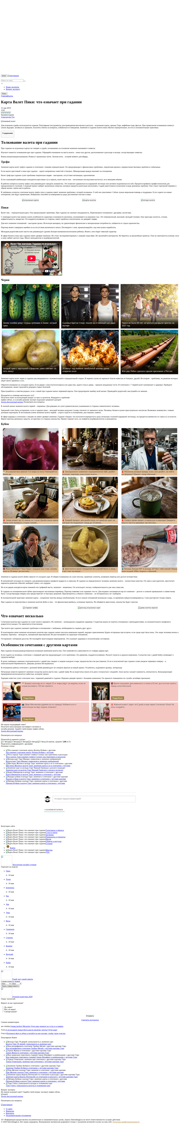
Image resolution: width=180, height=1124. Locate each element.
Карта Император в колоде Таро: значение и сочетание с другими (33, 774)
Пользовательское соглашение (18, 1115)
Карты (12, 848)
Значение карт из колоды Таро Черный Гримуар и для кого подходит (34, 770)
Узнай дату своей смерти (22, 979)
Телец (8, 879)
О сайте (9, 1109)
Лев (7, 904)
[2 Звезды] (14, 742)
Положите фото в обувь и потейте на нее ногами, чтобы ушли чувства (35, 1033)
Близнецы (10, 888)
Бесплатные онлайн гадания (24, 865)
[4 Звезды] (33, 742)
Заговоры (50, 835)
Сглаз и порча (51, 832)
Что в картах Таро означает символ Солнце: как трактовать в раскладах (36, 757)
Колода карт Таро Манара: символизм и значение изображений (32, 761)
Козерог (9, 946)
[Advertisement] (74, 37)
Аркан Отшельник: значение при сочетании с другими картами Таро (35, 1062)
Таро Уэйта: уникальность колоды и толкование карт (28, 1086)
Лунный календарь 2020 (22, 997)
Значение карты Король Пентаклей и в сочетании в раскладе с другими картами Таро (42, 1077)
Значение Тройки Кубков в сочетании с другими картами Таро (32, 1068)
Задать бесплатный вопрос (12, 402)
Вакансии (10, 1111)
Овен (8, 871)
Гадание (49, 844)
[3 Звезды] (23, 742)
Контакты (10, 1113)
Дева (8, 913)
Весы (8, 921)
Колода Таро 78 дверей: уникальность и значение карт (28, 1044)
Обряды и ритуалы (53, 841)
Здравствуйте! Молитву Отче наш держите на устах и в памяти (37, 1026)
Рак (7, 896)
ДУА (47, 852)
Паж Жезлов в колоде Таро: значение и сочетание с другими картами (35, 1072)
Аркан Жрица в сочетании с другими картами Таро (27, 1053)
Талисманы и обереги (55, 830)
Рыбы (8, 963)
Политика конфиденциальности (126, 1122)
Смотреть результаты (90, 1020)
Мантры (49, 850)
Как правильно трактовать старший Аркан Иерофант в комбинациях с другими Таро (41, 1057)
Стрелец (9, 938)
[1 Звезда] (5, 742)
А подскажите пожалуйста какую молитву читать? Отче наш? (31, 1030)
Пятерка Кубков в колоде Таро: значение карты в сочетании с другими (35, 783)
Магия (48, 839)
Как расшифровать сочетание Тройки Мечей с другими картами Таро (35, 1048)
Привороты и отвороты (55, 837)
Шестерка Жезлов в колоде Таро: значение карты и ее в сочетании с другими (38, 766)
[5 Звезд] (42, 742)
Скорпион (10, 929)
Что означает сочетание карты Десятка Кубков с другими (30, 752)
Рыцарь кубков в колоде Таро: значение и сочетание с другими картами (36, 779)
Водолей (9, 954)
